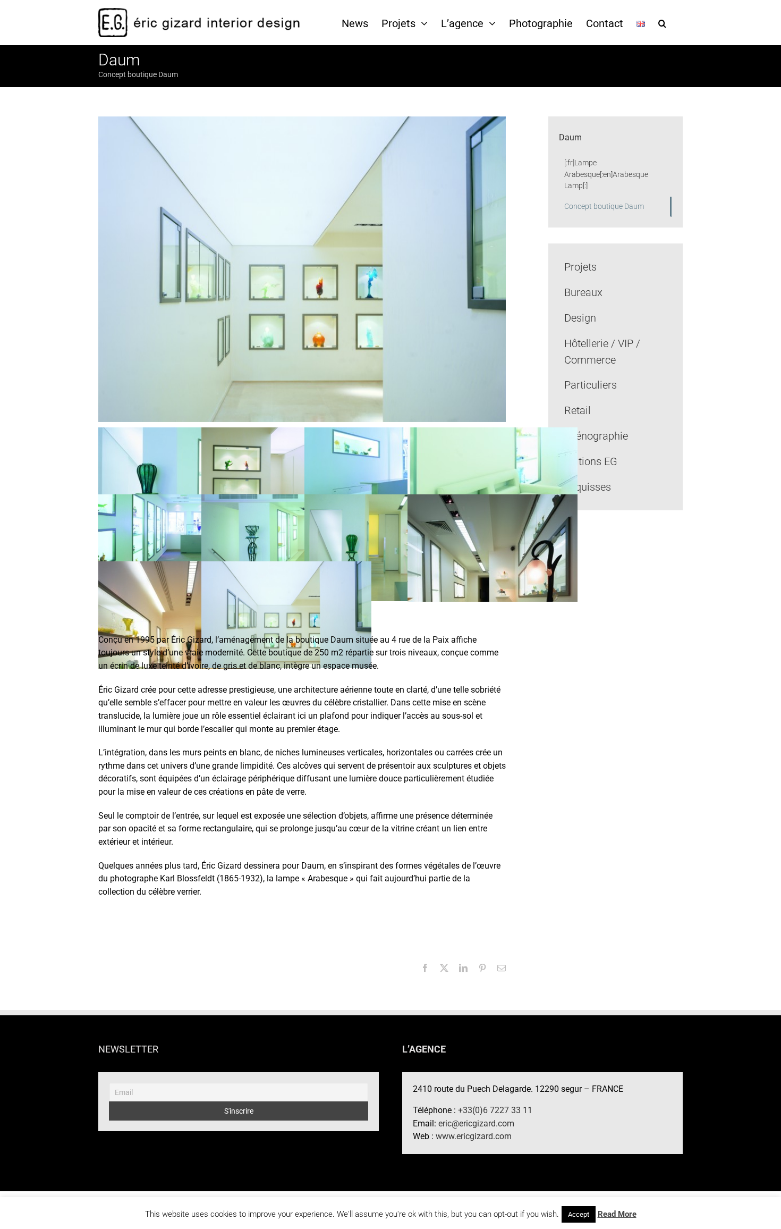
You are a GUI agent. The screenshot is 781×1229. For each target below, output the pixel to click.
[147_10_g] (183, 480)
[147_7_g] (493, 480)
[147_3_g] (493, 547)
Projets (580, 266)
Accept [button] (578, 1214)
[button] (662, 23)
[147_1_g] (286, 614)
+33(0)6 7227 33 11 (495, 1110)
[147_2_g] (183, 614)
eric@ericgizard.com (476, 1123)
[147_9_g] (286, 480)
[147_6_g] (183, 547)
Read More (617, 1214)
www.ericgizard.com (474, 1136)
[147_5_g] (286, 547)
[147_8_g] (389, 480)
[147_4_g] (389, 547)
